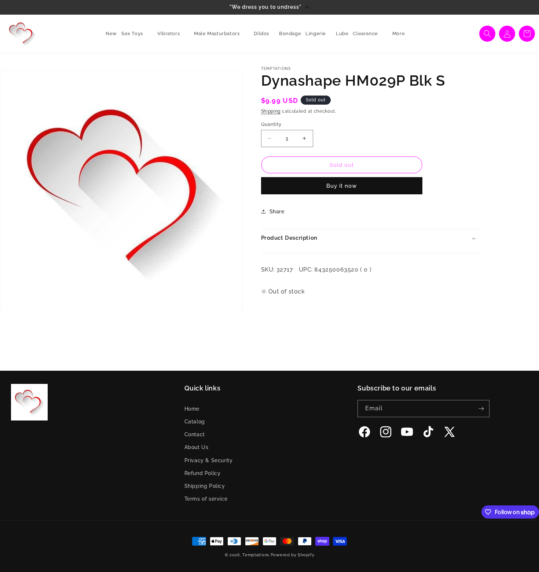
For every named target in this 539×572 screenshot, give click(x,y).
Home (191, 409)
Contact (194, 434)
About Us (196, 447)
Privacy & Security (208, 460)
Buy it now (341, 186)
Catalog (194, 422)
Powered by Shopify (293, 555)
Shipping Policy (204, 486)
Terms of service (206, 499)
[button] (135, 34)
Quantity (271, 124)
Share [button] (277, 211)
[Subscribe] (481, 408)
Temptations (255, 555)
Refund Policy (202, 473)
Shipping (271, 111)
